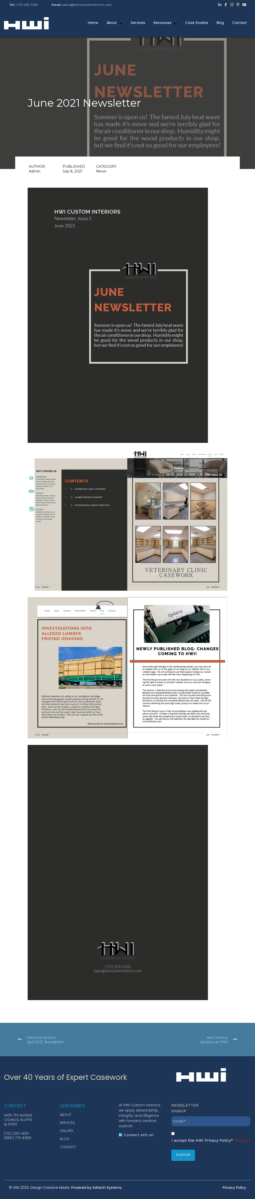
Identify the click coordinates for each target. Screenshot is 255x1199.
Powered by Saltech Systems (96, 1187)
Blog (64, 1138)
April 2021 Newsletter (45, 1042)
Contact (68, 1146)
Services (67, 1122)
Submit (183, 1154)
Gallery (66, 1130)
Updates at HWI (214, 1042)
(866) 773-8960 (17, 1137)
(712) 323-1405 (16, 1133)
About (65, 1114)
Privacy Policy (234, 1187)
